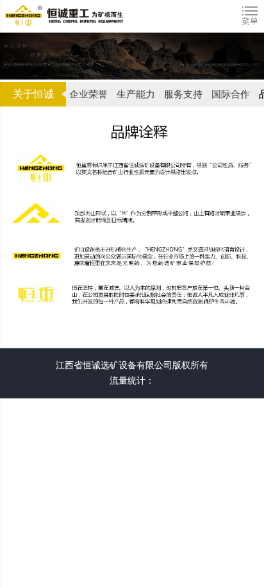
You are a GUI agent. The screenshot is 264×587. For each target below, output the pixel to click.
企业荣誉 (88, 94)
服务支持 (183, 94)
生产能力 (136, 94)
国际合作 (230, 94)
